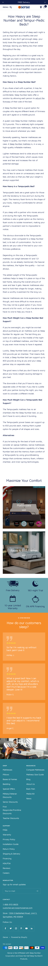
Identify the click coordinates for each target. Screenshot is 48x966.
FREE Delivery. (24, 2)
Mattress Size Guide (35, 774)
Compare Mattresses (35, 770)
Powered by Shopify (19, 937)
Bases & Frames (10, 779)
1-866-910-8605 (10, 904)
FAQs (5, 830)
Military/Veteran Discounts (10, 795)
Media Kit (30, 794)
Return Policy (9, 849)
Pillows (6, 774)
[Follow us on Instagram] (16, 928)
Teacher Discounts (11, 818)
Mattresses (7, 770)
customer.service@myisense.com (17, 908)
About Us (30, 784)
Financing (7, 858)
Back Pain (30, 789)
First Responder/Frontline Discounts (12, 810)
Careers (6, 873)
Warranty (7, 834)
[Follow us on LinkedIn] (31, 928)
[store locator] (41, 7)
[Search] (11, 7)
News (28, 798)
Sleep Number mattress (20, 144)
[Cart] (44, 7)
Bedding (6, 784)
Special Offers (9, 789)
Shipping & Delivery (11, 854)
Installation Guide (10, 844)
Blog (28, 779)
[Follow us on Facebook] (5, 928)
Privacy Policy (9, 839)
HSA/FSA (7, 863)
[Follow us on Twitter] (10, 928)
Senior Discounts (10, 802)
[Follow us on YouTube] (26, 928)
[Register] (37, 891)
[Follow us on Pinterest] (21, 928)
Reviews (6, 868)
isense (16, 445)
